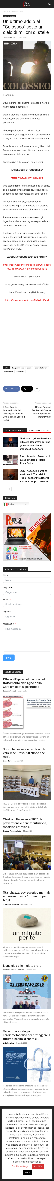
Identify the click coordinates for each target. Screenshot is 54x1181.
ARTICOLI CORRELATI (15, 430)
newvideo (20, 371)
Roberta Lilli (10, 37)
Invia (8, 657)
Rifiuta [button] (27, 1172)
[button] (5, 4)
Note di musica (17, 11)
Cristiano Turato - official (13, 970)
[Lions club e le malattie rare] (27, 991)
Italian (11, 504)
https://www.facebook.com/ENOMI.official (27, 300)
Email (6, 599)
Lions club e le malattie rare (22, 966)
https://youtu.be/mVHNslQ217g (27, 177)
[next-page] (10, 489)
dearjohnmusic (18, 368)
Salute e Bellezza (13, 672)
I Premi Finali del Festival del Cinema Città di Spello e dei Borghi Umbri (41, 412)
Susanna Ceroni (9, 691)
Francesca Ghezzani (11, 904)
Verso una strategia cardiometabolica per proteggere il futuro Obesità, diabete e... (26, 1035)
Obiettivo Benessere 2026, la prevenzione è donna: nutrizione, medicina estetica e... (25, 823)
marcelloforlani (41, 368)
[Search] (50, 4)
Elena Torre (7, 761)
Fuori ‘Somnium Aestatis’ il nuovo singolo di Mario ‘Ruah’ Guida (35, 460)
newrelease (8, 371)
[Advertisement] (27, 333)
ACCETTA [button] (38, 1166)
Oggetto (7, 611)
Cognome (7, 587)
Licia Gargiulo (8, 1043)
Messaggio (8, 623)
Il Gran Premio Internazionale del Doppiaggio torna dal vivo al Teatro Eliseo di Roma (14, 413)
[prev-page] (5, 489)
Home (5, 11)
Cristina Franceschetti (12, 831)
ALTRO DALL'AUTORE (39, 430)
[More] (37, 389)
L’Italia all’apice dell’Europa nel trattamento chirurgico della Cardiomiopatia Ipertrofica (24, 683)
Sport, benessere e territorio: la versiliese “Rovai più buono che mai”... (24, 753)
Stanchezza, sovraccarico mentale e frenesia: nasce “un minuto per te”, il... (27, 896)
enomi (29, 368)
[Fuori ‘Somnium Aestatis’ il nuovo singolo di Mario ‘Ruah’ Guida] (10, 460)
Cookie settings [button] (20, 1166)
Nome (6, 575)
